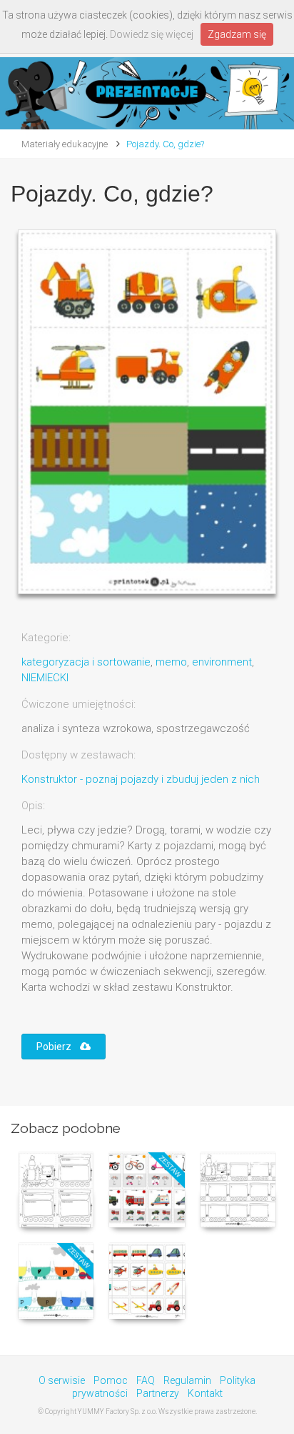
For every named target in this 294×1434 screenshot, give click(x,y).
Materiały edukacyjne (64, 144)
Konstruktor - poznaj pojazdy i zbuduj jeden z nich (140, 779)
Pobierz (58, 1046)
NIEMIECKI (45, 677)
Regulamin (187, 1380)
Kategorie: (46, 637)
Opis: (33, 805)
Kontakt (205, 1393)
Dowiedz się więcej (151, 34)
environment (222, 662)
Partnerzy (157, 1393)
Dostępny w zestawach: (78, 754)
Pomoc (110, 1380)
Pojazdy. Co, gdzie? (165, 144)
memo (171, 662)
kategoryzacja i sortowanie (86, 662)
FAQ (145, 1380)
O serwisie (62, 1380)
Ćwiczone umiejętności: (78, 704)
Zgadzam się (237, 34)
